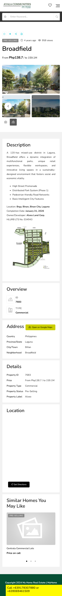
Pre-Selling (31, 391)
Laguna (29, 341)
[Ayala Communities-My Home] (17, 6)
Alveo (28, 396)
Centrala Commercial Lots (20, 548)
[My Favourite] (50, 5)
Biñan (28, 347)
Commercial (22, 312)
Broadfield (30, 352)
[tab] (5, 122)
